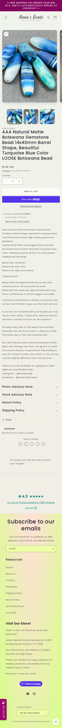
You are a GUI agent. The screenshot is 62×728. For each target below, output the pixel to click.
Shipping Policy (14, 593)
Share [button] (8, 419)
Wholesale (11, 586)
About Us (10, 573)
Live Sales (11, 612)
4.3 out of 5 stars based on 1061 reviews (31, 502)
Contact (10, 580)
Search (9, 567)
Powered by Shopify (41, 721)
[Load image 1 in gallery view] (14, 116)
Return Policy (13, 599)
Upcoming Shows (15, 606)
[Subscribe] (53, 548)
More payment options (31, 206)
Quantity (6, 175)
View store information (17, 221)
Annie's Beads (25, 721)
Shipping (6, 171)
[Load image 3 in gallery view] (47, 116)
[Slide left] (3, 117)
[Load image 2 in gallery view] (31, 116)
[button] (6, 17)
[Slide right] (59, 117)
